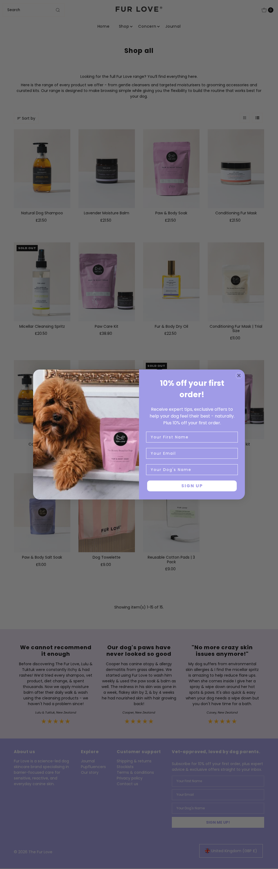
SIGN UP (192, 486)
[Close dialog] (239, 375)
